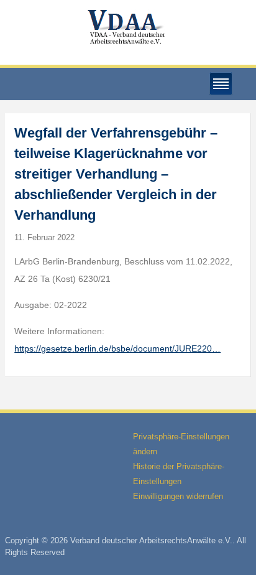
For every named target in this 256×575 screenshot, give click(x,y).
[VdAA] (128, 27)
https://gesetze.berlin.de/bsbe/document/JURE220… (117, 348)
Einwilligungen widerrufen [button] (178, 496)
